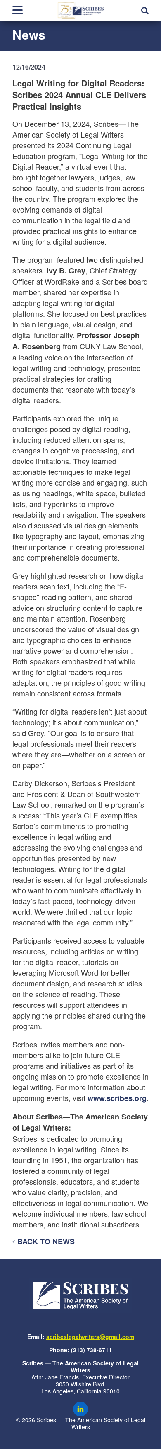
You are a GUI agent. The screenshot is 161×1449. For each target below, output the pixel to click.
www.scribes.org (117, 1098)
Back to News (45, 1241)
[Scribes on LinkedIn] (80, 1409)
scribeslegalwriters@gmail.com (90, 1336)
